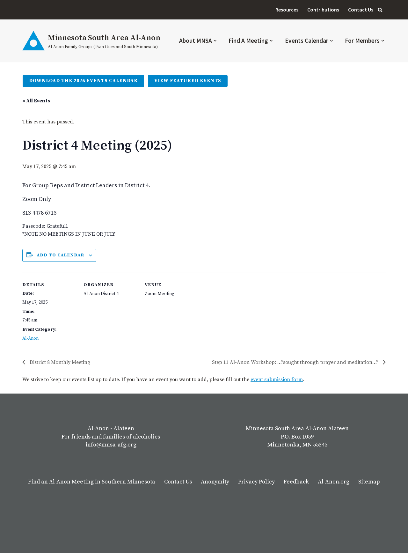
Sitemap (369, 481)
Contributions (323, 9)
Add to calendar (60, 255)
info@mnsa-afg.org (110, 444)
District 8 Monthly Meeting (59, 362)
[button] (215, 40)
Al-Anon (30, 338)
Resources (286, 9)
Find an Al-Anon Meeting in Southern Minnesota (91, 481)
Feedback (296, 481)
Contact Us (360, 9)
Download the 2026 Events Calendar (83, 81)
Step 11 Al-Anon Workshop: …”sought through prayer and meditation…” (296, 362)
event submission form (277, 379)
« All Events (36, 101)
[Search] (380, 9)
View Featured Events (187, 81)
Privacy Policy (256, 481)
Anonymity (215, 481)
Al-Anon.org (333, 481)
